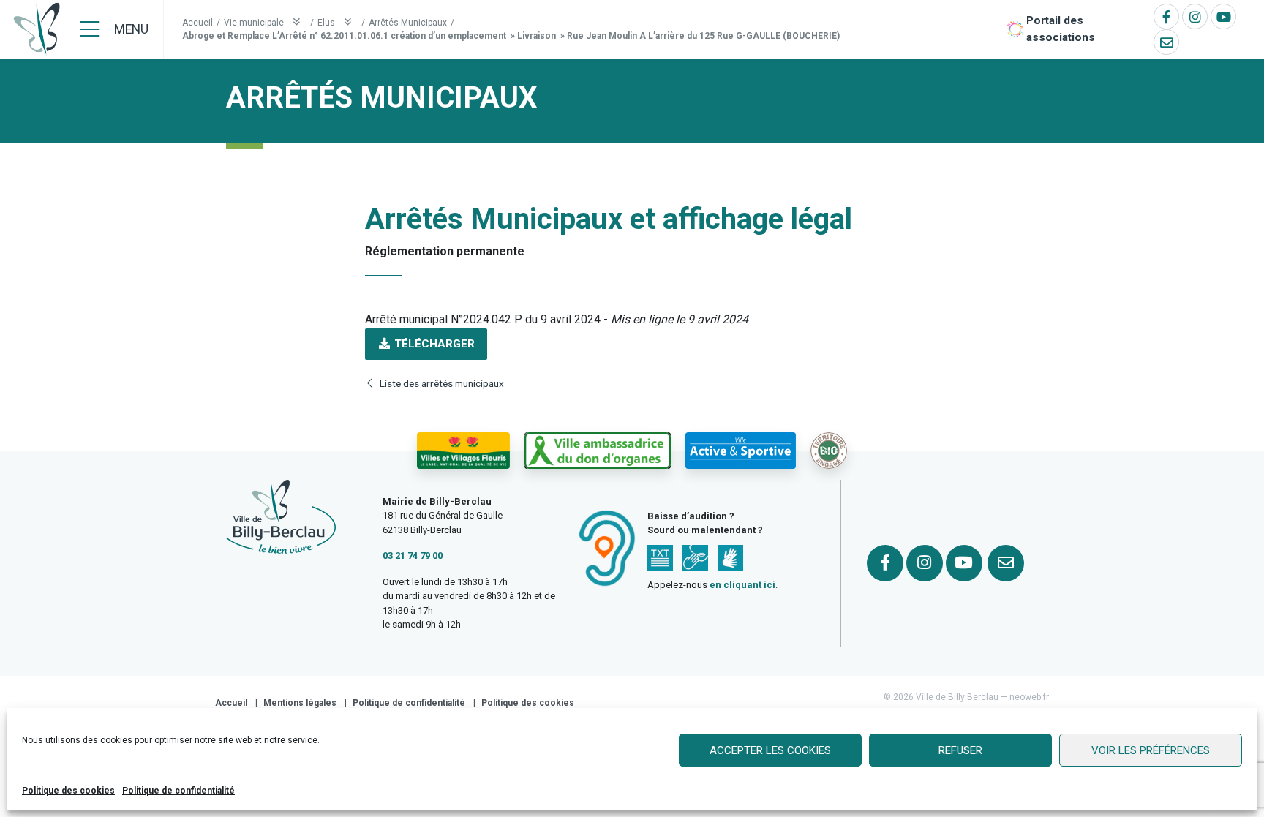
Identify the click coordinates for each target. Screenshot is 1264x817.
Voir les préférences (1150, 750)
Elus (327, 23)
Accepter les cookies (770, 750)
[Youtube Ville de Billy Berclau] (1223, 16)
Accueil (197, 23)
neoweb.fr (1029, 697)
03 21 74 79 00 (413, 555)
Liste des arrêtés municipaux (440, 383)
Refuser (960, 750)
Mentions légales (299, 703)
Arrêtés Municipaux (408, 23)
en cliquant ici (742, 584)
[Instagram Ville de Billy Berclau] (1195, 16)
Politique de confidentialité (178, 791)
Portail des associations (1060, 29)
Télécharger (433, 343)
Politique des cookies (68, 791)
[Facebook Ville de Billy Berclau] (1166, 16)
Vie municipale (255, 23)
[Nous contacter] (1166, 42)
